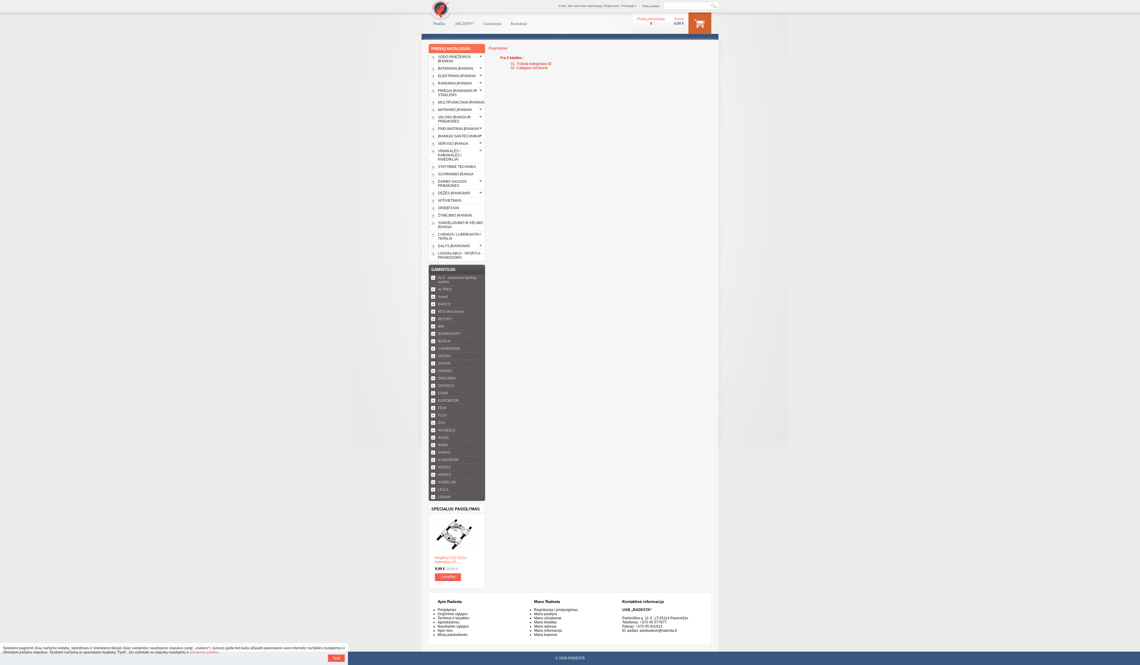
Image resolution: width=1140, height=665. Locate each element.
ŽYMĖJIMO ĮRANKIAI (455, 215)
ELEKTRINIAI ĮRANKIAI (457, 76)
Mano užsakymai (547, 618)
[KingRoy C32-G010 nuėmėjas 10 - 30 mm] (457, 534)
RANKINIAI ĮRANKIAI (455, 83)
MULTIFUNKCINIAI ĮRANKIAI (461, 102)
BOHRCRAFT (449, 334)
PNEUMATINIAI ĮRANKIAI (458, 129)
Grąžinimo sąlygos (453, 614)
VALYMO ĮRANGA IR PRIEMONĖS (454, 119)
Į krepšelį (448, 577)
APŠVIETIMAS (449, 201)
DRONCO (446, 386)
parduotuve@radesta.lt (658, 631)
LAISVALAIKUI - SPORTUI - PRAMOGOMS (460, 255)
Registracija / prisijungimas (556, 610)
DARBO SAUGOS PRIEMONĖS (452, 184)
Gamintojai (492, 23)
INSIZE (443, 438)
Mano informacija (548, 631)
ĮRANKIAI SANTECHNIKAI (459, 136)
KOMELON (447, 482)
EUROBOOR (448, 401)
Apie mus (445, 631)
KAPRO (444, 452)
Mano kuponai (545, 635)
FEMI (442, 408)
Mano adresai (545, 626)
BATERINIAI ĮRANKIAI (455, 68)
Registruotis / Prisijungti (619, 5)
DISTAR (444, 363)
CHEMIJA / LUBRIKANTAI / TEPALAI (459, 236)
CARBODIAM (449, 349)
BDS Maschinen (451, 312)
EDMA (443, 393)
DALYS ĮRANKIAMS (454, 246)
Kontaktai (519, 23)
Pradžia (439, 23)
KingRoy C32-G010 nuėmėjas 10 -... (451, 560)
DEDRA (444, 356)
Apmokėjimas (449, 622)
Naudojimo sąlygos (453, 626)
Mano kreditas (545, 622)
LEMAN (444, 497)
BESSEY (445, 319)
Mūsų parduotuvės (453, 635)
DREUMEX (447, 378)
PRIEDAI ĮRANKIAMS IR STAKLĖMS (457, 93)
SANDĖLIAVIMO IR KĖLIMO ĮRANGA (460, 225)
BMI (441, 326)
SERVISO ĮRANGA (453, 144)
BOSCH (444, 341)
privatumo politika (204, 652)
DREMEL (445, 371)
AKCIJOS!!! (464, 23)
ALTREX (445, 289)
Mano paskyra (545, 614)
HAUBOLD (446, 430)
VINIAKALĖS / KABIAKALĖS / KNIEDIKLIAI (450, 155)
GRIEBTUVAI (448, 208)
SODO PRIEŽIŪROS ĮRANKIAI (454, 59)
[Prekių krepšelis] (699, 24)
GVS (441, 423)
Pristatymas (447, 610)
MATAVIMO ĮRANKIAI (455, 110)
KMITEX (444, 467)
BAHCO (444, 304)
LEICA (443, 490)
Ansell (443, 297)
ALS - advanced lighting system (457, 280)
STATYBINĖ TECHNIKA (457, 167)
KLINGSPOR (448, 460)
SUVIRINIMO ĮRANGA (456, 174)
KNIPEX (444, 475)
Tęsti (336, 658)
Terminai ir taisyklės (453, 618)
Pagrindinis (498, 48)
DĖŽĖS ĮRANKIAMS (454, 193)
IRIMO (443, 445)
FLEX (442, 415)
